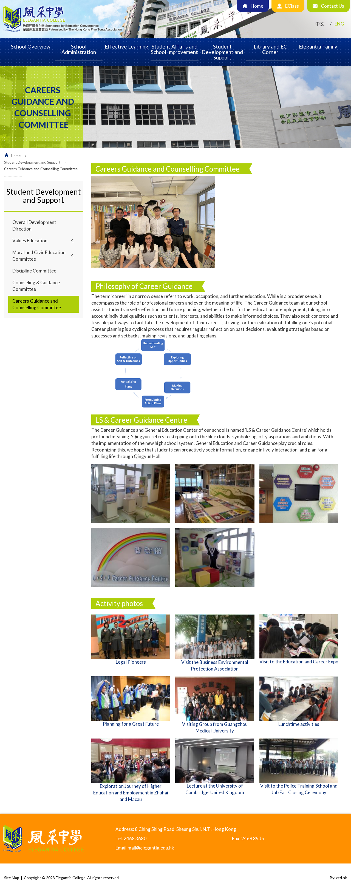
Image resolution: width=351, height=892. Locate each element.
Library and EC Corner (270, 49)
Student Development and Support (222, 52)
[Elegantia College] (63, 32)
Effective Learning (126, 46)
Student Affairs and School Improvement (174, 49)
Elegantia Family (318, 46)
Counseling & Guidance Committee (36, 286)
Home (16, 156)
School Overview (30, 46)
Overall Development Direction (34, 225)
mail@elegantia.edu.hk (151, 848)
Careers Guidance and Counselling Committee (36, 304)
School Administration (78, 49)
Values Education (29, 240)
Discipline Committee (34, 271)
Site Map (11, 877)
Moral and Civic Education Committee (39, 255)
